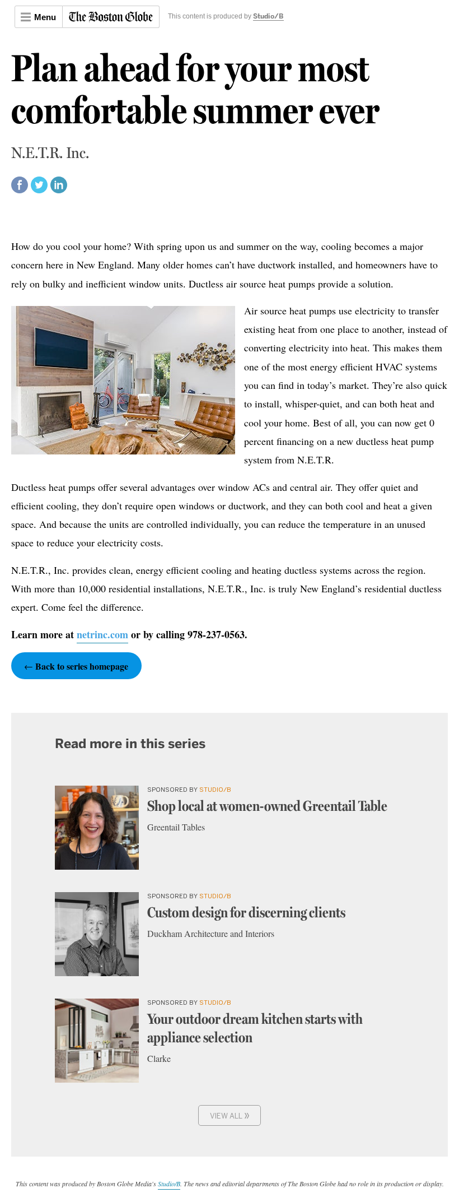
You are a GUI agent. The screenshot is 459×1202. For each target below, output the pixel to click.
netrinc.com (102, 634)
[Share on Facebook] (19, 190)
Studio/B (268, 17)
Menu (45, 17)
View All (230, 1114)
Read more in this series (130, 743)
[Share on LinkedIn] (58, 190)
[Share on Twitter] (39, 190)
